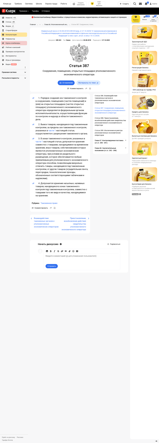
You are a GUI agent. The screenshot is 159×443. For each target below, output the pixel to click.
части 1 (52, 130)
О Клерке (46, 11)
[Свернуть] (156, 441)
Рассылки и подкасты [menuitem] (10, 78)
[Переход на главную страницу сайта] (8, 11)
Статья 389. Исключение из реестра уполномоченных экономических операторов (109, 132)
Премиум (23, 11)
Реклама (20, 437)
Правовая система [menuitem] (9, 72)
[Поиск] (135, 4)
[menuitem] (14, 18)
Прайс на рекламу (8, 437)
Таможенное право (49, 203)
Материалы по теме (87, 83)
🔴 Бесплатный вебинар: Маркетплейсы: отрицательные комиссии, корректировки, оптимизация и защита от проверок (79, 17)
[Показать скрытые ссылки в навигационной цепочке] (40, 25)
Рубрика (35, 203)
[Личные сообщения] (140, 4)
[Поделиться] (86, 88)
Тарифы (35, 11)
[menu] (15, 41)
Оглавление (67, 83)
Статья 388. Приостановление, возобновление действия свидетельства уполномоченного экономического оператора (110, 121)
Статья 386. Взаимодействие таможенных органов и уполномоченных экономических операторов (108, 99)
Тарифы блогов (7, 440)
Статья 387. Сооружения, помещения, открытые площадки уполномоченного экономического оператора (110, 110)
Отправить (51, 266)
